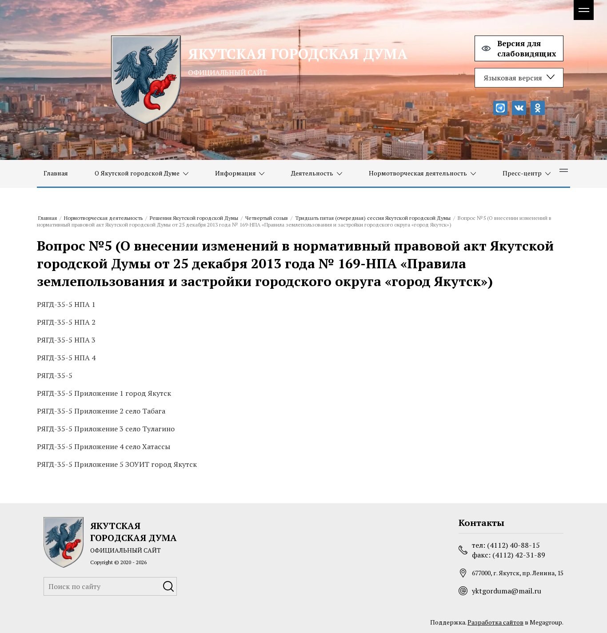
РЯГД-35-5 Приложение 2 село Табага (101, 411)
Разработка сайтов (495, 622)
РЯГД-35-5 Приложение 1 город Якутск (104, 393)
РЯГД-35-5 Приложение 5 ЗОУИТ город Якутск (117, 464)
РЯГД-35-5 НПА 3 (66, 340)
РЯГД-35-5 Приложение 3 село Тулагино (106, 429)
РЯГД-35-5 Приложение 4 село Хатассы (103, 446)
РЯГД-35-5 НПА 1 (66, 304)
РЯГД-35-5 (54, 375)
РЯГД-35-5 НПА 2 (66, 322)
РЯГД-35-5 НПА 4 (66, 357)
